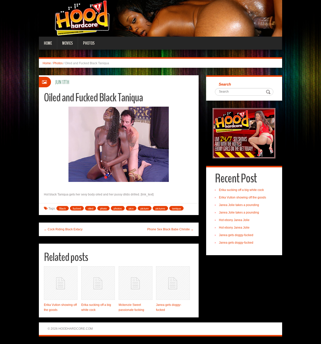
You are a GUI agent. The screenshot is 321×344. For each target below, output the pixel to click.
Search (225, 84)
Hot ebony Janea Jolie (234, 220)
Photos (89, 43)
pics (131, 208)
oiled (90, 208)
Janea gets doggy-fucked (236, 235)
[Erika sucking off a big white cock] (98, 283)
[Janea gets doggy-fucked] (173, 283)
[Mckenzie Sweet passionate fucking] (135, 283)
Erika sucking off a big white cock (241, 190)
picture (144, 208)
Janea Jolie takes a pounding (239, 205)
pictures (160, 208)
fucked (77, 208)
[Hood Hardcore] (160, 18)
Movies (67, 43)
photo (103, 208)
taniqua (176, 208)
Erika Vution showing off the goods (242, 197)
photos (118, 208)
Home (48, 43)
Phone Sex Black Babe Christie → (170, 229)
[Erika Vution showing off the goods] (60, 283)
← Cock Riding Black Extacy (63, 229)
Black (62, 208)
